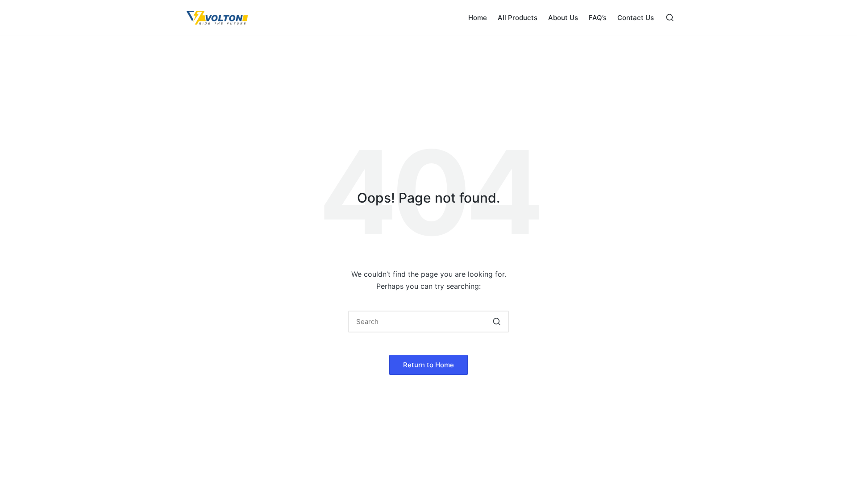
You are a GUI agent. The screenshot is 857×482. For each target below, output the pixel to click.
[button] (496, 321)
